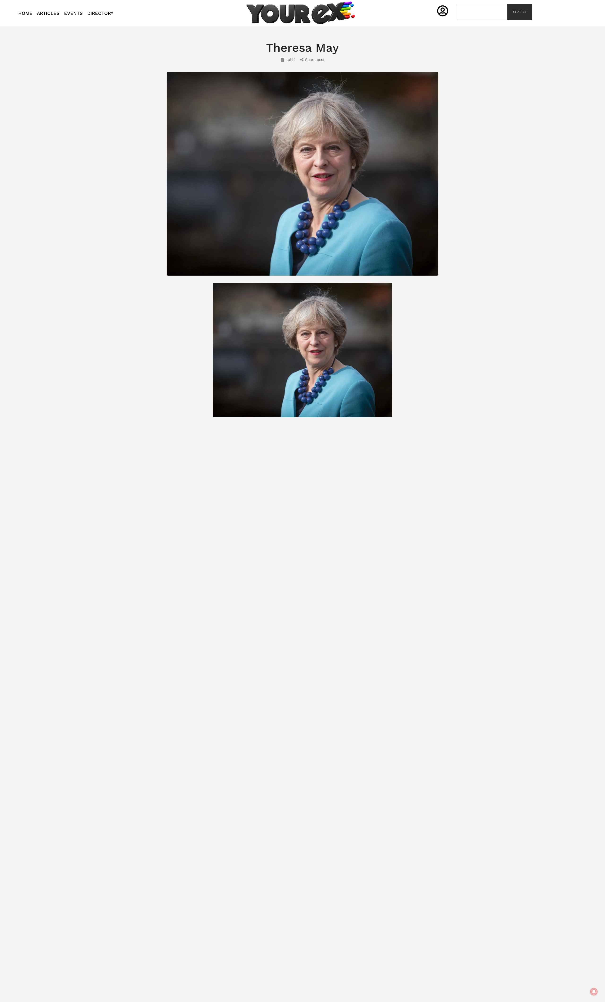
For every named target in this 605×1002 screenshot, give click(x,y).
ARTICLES (48, 13)
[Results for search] (482, 22)
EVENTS (73, 13)
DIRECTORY (100, 13)
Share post (314, 59)
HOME (25, 13)
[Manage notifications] (594, 991)
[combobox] (482, 12)
